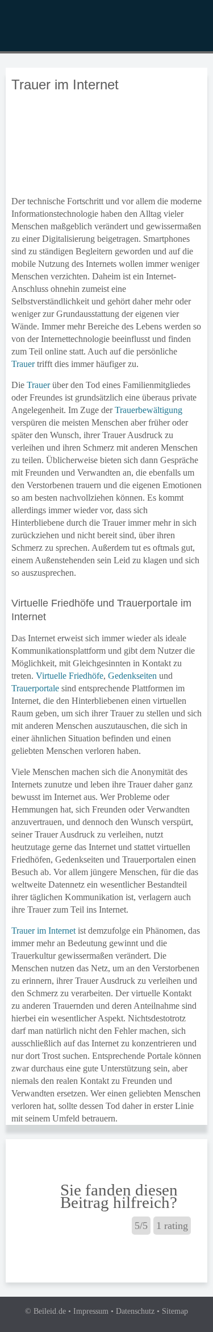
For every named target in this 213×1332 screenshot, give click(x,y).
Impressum (90, 1311)
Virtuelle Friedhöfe (69, 676)
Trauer (23, 364)
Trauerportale (35, 688)
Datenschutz (135, 1311)
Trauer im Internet (43, 930)
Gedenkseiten (132, 676)
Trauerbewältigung (148, 410)
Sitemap (175, 1311)
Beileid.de (50, 1311)
